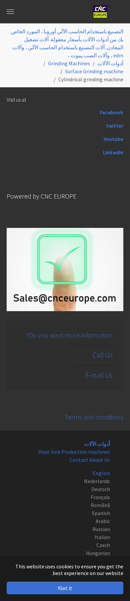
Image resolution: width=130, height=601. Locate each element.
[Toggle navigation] (10, 11)
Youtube (113, 139)
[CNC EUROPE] (101, 11)
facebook (111, 112)
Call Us (103, 354)
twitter (114, 125)
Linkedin (113, 152)
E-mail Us (99, 375)
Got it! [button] (65, 588)
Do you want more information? (69, 335)
